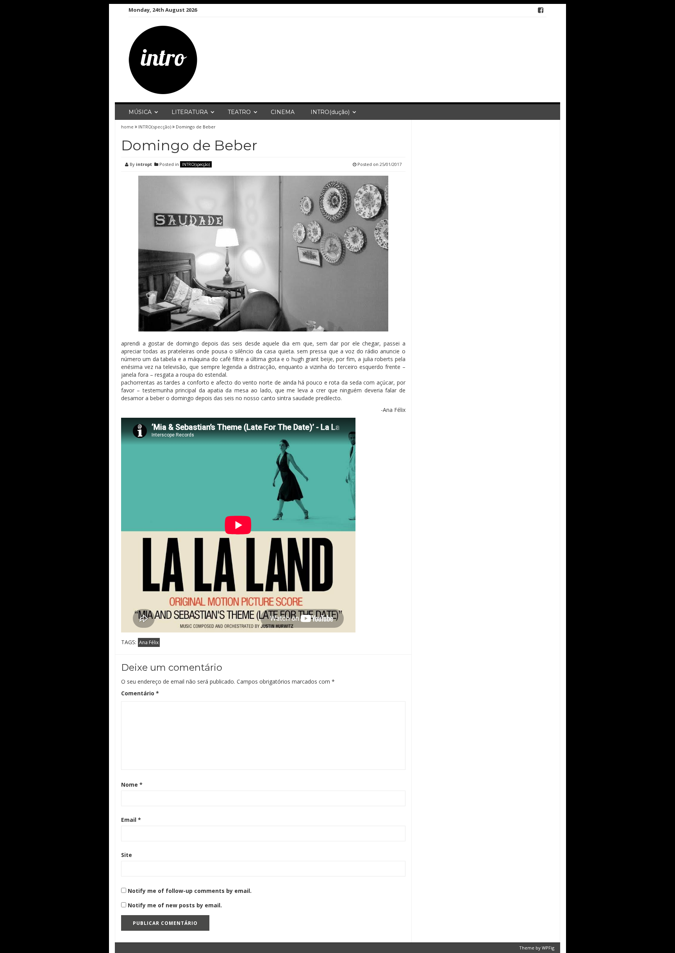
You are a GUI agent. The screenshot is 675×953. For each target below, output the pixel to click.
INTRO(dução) (330, 112)
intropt (144, 164)
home (128, 127)
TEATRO (239, 112)
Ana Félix (149, 642)
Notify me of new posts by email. (175, 905)
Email (131, 819)
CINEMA (283, 112)
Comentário (140, 693)
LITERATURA (189, 112)
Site (126, 855)
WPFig (548, 948)
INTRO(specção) (154, 127)
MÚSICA (140, 112)
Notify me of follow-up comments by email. (190, 890)
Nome (132, 784)
